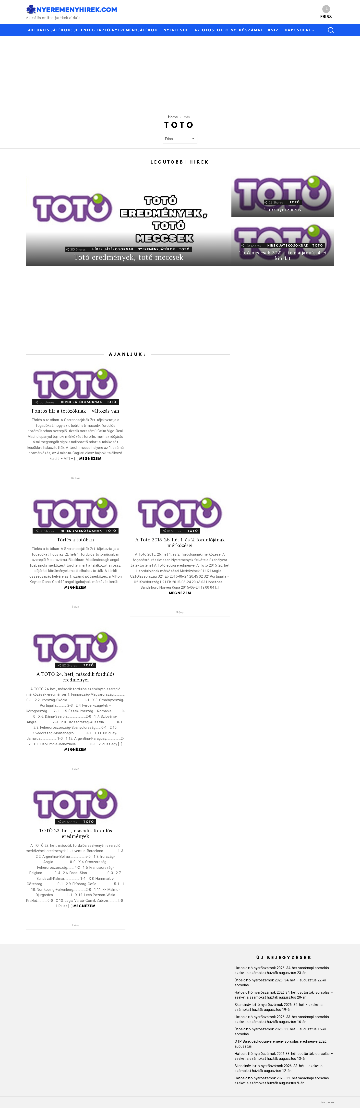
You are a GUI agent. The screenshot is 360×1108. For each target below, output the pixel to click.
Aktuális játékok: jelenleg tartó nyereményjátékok (93, 30)
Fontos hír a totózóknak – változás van (75, 411)
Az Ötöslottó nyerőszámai (228, 30)
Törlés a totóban (75, 540)
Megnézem (90, 458)
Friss (326, 16)
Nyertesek (176, 30)
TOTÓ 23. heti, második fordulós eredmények (75, 833)
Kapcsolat (298, 30)
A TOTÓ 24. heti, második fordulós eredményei (75, 677)
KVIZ (273, 30)
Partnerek (327, 1102)
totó (184, 249)
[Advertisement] (173, 73)
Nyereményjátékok (156, 249)
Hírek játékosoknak (113, 249)
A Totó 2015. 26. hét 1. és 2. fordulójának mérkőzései (180, 542)
